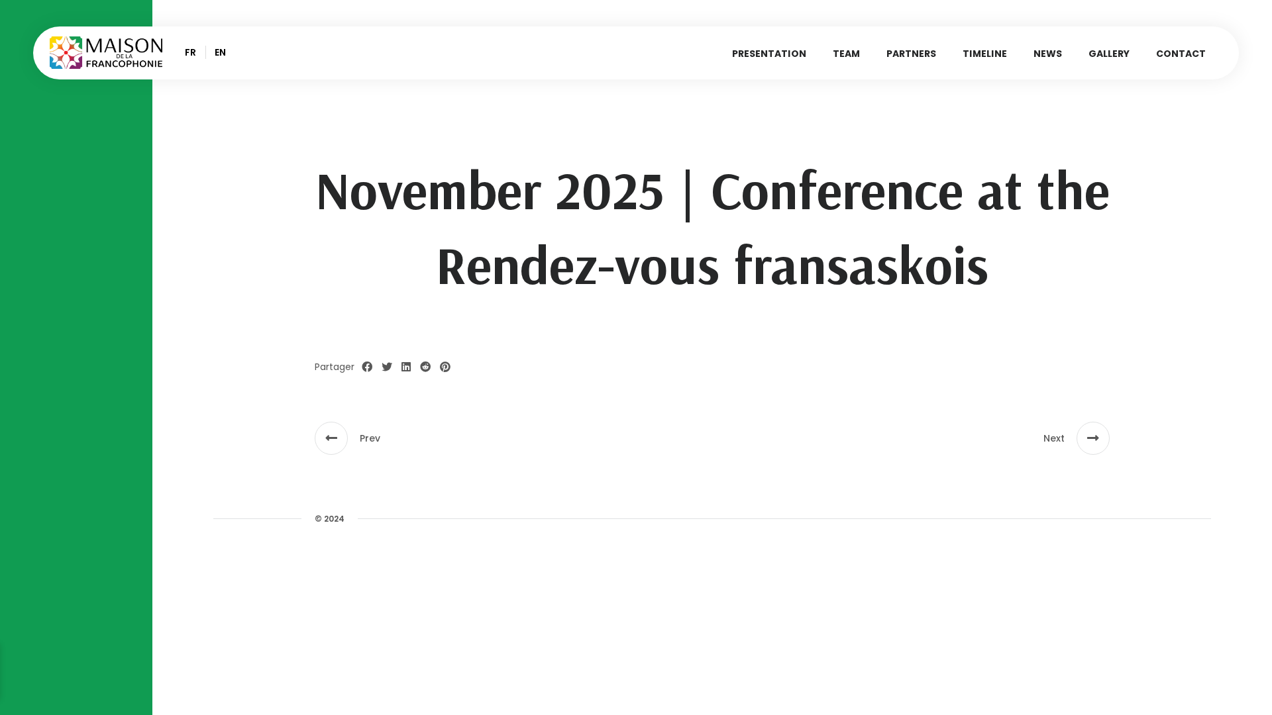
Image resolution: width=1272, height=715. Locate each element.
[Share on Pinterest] (445, 367)
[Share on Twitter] (387, 367)
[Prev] (331, 438)
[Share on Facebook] (367, 367)
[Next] (1093, 438)
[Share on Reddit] (425, 367)
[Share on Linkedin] (406, 367)
